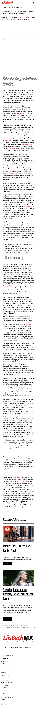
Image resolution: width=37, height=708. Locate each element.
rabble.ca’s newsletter (24, 17)
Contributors (5, 659)
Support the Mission (7, 697)
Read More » (7, 563)
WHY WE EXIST (5, 675)
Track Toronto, (13, 174)
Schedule (4, 663)
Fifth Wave (21, 627)
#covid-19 (7, 625)
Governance (5, 678)
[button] (33, 2)
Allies (3, 699)
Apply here (27, 507)
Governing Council (7, 682)
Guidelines (4, 661)
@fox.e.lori (6, 468)
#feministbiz (14, 625)
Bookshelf (4, 702)
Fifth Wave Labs (24, 481)
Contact (3, 704)
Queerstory (14, 148)
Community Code (6, 666)
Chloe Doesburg (23, 625)
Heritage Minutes (8, 286)
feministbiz (14, 627)
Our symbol (5, 685)
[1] (29, 206)
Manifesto (4, 680)
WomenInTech (30, 627)
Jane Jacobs (8, 141)
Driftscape (20, 113)
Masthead (4, 687)
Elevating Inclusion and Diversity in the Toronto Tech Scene (18, 594)
